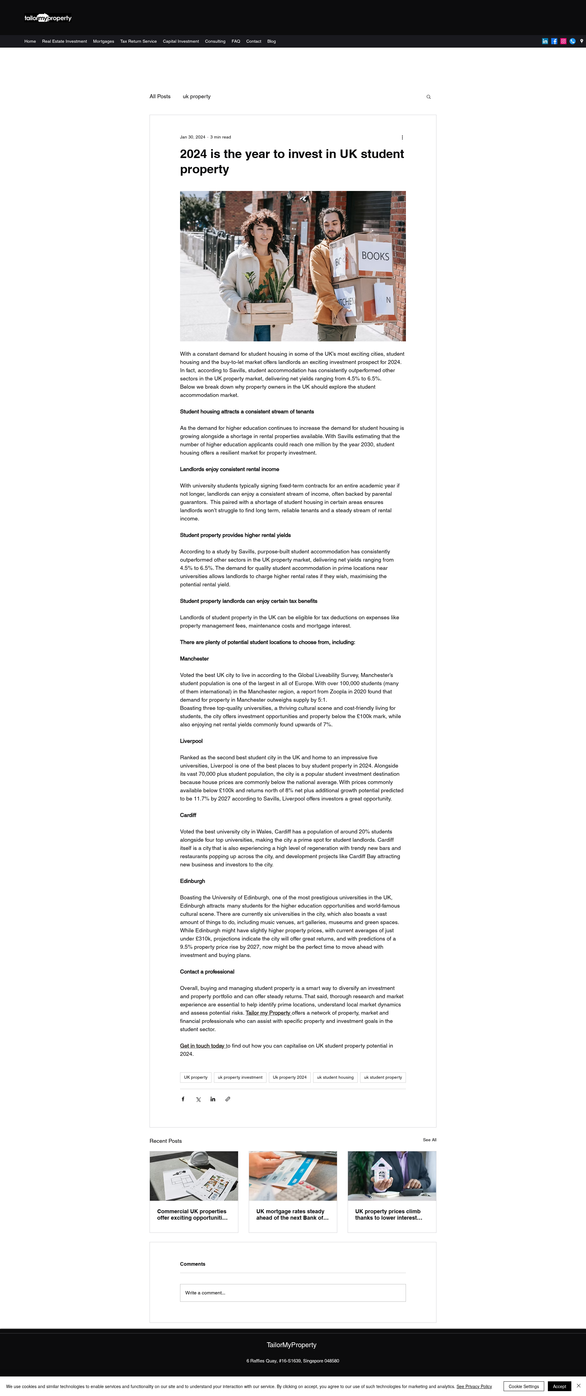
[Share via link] (228, 1099)
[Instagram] (563, 41)
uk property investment (240, 1077)
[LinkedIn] (545, 41)
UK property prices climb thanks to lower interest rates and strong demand (388, 1214)
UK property (196, 1077)
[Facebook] (554, 41)
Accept (559, 1386)
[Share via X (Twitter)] (198, 1099)
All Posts (160, 96)
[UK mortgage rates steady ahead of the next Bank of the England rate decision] (293, 1176)
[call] (573, 41)
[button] (429, 96)
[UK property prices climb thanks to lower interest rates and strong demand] (392, 1176)
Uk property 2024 (290, 1077)
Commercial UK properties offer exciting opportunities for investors (192, 1214)
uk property (197, 96)
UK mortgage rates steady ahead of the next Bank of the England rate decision (290, 1214)
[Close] (578, 1386)
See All (429, 1139)
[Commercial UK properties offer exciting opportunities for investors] (194, 1176)
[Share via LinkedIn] (213, 1099)
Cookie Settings (524, 1386)
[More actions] (402, 137)
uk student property (383, 1077)
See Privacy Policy (474, 1386)
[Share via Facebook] (183, 1099)
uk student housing (335, 1077)
